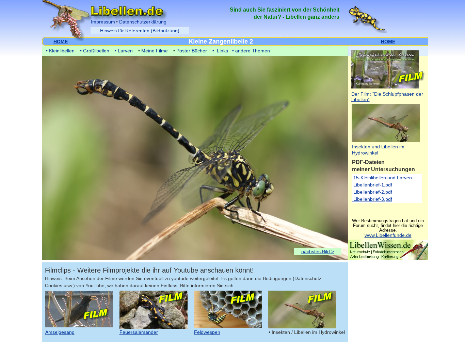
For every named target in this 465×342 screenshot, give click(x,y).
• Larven (124, 50)
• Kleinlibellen (60, 50)
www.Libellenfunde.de (388, 235)
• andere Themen (251, 50)
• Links (220, 50)
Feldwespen (207, 332)
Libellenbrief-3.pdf (372, 199)
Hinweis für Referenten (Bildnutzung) (139, 30)
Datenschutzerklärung (142, 22)
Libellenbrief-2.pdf (372, 192)
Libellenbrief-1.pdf (372, 185)
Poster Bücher (191, 50)
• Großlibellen (95, 50)
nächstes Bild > (317, 251)
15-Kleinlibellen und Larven (382, 177)
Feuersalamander (138, 332)
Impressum (103, 22)
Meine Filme (154, 50)
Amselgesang (60, 332)
